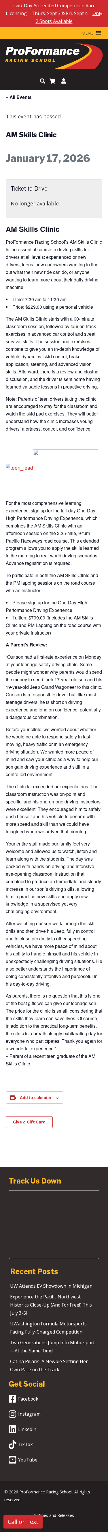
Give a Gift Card (29, 1122)
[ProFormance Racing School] (54, 58)
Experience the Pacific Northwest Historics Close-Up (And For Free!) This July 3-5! (51, 1304)
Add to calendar (35, 1097)
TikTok (25, 1444)
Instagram (29, 1414)
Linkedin (27, 1429)
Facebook (28, 1399)
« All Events (19, 97)
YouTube (27, 1460)
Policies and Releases (54, 1515)
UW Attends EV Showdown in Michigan (51, 1286)
